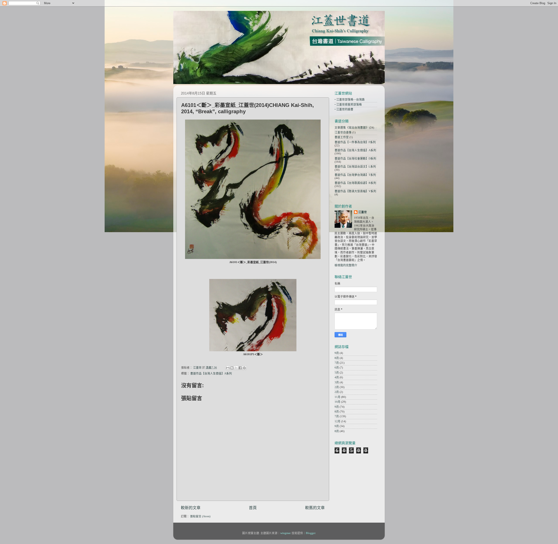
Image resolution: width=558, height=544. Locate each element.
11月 (337, 397)
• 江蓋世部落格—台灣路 (350, 99)
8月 (337, 358)
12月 (337, 421)
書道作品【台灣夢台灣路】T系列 (355, 174)
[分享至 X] (236, 368)
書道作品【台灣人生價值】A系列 (211, 373)
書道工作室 (342, 137)
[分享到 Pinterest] (244, 368)
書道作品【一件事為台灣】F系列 (355, 142)
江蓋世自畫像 (343, 132)
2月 (337, 387)
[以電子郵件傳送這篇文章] (228, 368)
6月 (337, 367)
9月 (337, 353)
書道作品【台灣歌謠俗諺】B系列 (355, 182)
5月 (337, 372)
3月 (337, 382)
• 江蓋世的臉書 (344, 109)
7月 (337, 362)
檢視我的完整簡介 (346, 265)
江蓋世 (362, 212)
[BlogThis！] (232, 368)
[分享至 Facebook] (240, 368)
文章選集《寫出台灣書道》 (352, 127)
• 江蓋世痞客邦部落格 (348, 104)
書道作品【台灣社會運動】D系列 (355, 158)
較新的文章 (191, 508)
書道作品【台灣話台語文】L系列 (355, 166)
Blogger (310, 533)
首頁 (253, 508)
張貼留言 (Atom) (200, 516)
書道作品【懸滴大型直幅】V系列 (355, 191)
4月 (337, 377)
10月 (337, 401)
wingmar (285, 533)
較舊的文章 (315, 508)
